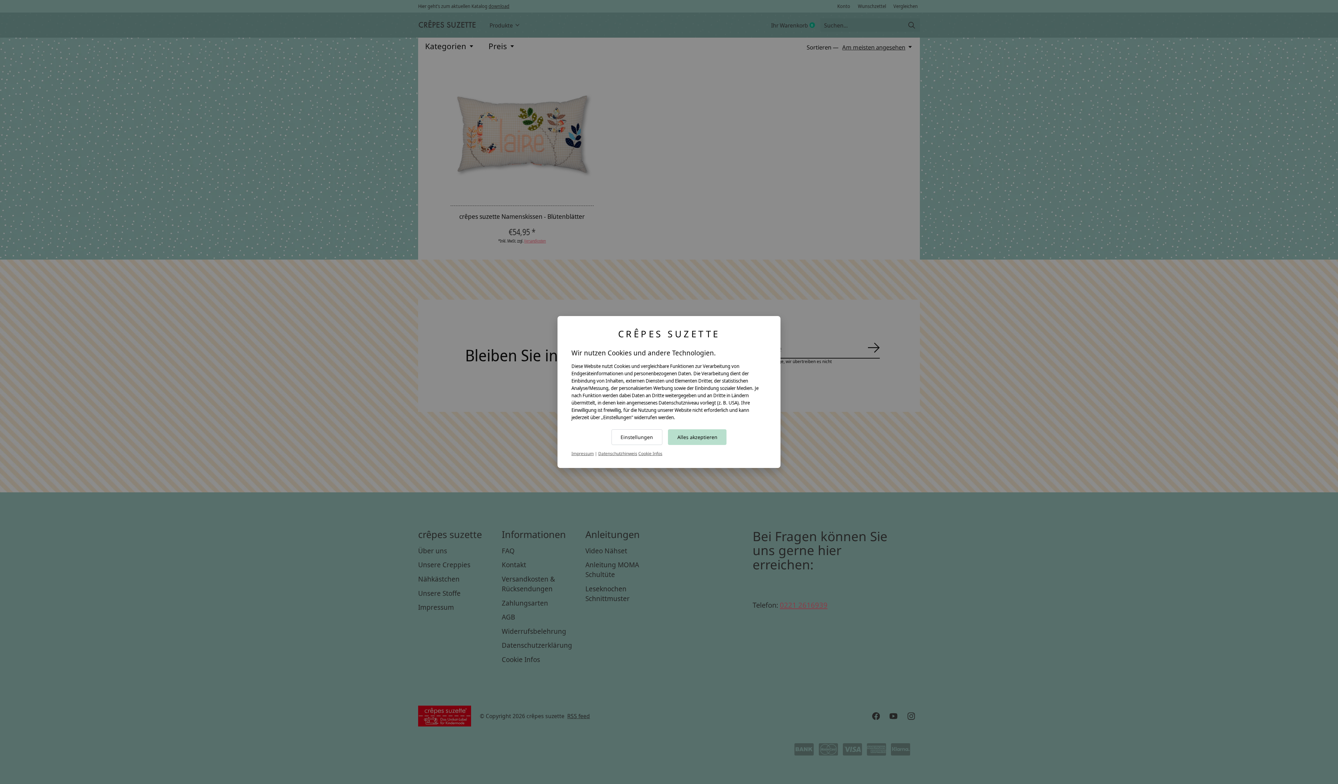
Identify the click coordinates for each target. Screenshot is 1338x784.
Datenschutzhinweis (617, 453)
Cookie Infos (650, 453)
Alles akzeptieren (697, 437)
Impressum (582, 453)
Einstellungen (637, 437)
